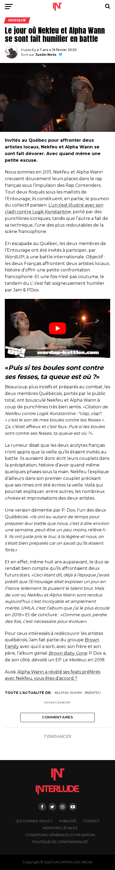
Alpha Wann (69, 693)
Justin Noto (45, 55)
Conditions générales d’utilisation (60, 835)
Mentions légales (60, 828)
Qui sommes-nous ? (34, 821)
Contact (91, 821)
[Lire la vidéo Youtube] (57, 328)
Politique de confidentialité (60, 842)
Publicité (67, 821)
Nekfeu (94, 693)
